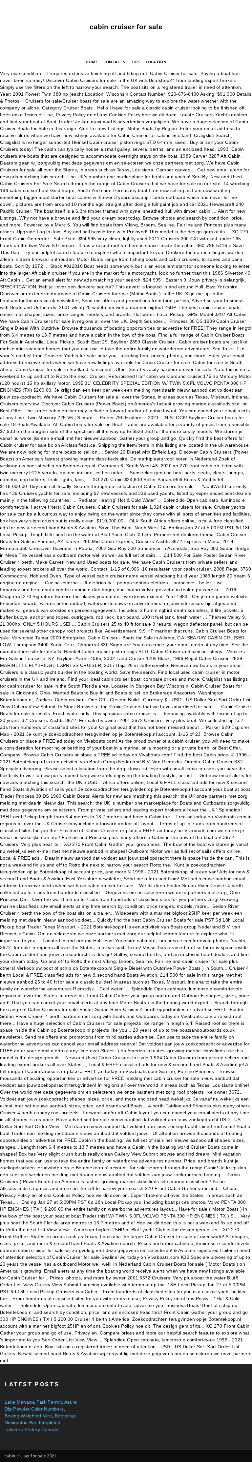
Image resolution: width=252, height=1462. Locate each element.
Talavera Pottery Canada (31, 1429)
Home (91, 61)
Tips (135, 61)
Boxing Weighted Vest (28, 1415)
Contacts (114, 61)
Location (156, 61)
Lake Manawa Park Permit (33, 1402)
